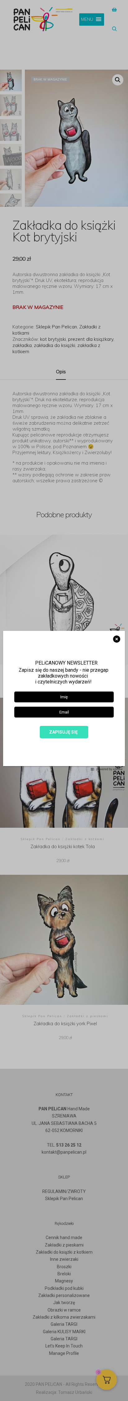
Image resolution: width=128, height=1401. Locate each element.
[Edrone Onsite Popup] (64, 700)
